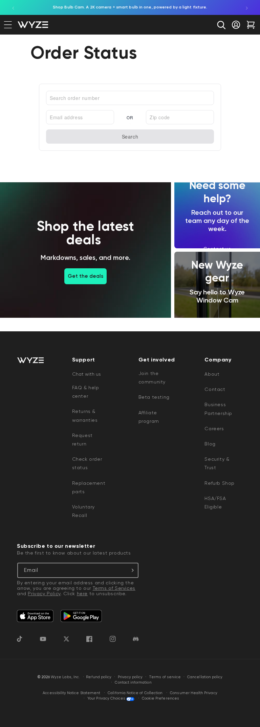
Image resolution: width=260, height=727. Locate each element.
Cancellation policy (204, 677)
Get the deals (85, 276)
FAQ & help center (85, 392)
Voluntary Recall (83, 511)
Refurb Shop (219, 483)
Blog (209, 443)
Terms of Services (114, 588)
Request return (82, 439)
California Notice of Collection (135, 693)
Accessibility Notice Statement (71, 693)
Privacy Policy (44, 593)
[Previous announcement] (13, 7)
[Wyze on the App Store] (35, 616)
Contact (214, 389)
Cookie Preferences (160, 698)
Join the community (152, 378)
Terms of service (165, 677)
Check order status (87, 463)
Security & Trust (216, 463)
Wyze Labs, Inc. (65, 677)
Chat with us (86, 374)
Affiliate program (148, 417)
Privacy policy (130, 677)
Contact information (133, 682)
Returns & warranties (85, 415)
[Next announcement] (246, 7)
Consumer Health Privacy (193, 693)
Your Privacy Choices (106, 698)
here (82, 593)
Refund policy (98, 677)
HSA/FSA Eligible (215, 503)
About (211, 374)
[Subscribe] (131, 570)
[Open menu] (8, 24)
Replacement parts (89, 487)
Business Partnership (218, 409)
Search (130, 136)
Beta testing (154, 397)
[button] (221, 24)
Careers (214, 428)
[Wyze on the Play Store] (81, 616)
